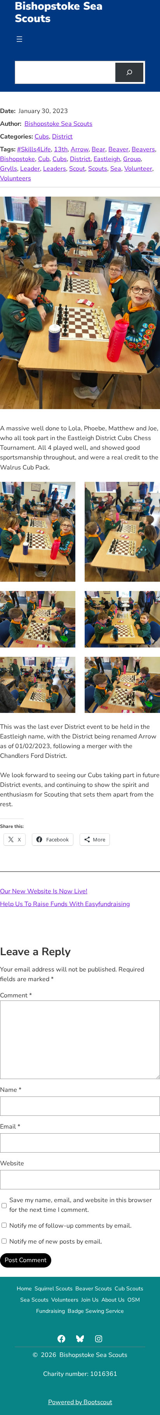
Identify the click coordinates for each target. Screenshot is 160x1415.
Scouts (97, 168)
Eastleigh (107, 159)
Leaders (54, 168)
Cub (43, 159)
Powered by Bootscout (80, 1402)
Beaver (118, 149)
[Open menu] (19, 39)
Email (10, 1126)
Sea (115, 168)
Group (132, 159)
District (62, 136)
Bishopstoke (17, 159)
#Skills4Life (34, 149)
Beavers (143, 149)
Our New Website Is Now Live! (43, 891)
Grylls (8, 168)
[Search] (129, 72)
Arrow (80, 149)
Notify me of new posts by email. (55, 1241)
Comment (16, 995)
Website (12, 1163)
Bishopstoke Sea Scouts (58, 124)
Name (10, 1090)
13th (61, 149)
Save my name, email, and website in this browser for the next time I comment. (80, 1205)
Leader (30, 168)
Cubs (42, 136)
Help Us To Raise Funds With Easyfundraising (65, 904)
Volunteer (138, 168)
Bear (98, 149)
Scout (77, 168)
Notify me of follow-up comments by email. (70, 1225)
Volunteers (15, 178)
